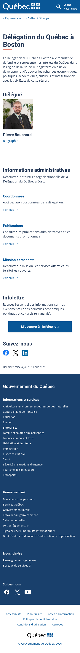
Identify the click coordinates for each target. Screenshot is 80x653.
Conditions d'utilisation (31, 624)
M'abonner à (38, 327)
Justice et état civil (14, 454)
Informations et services (21, 400)
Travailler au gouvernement (20, 515)
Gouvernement (14, 492)
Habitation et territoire (17, 443)
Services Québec (13, 504)
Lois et (14, 525)
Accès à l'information (61, 614)
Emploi (7, 422)
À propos (57, 624)
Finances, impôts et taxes (18, 438)
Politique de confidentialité (40, 619)
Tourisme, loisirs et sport (18, 469)
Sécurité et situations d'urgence (23, 464)
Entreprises (10, 427)
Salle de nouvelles (14, 520)
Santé (6, 459)
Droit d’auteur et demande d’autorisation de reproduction (39, 536)
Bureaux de (15, 565)
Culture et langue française (20, 411)
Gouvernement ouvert (16, 510)
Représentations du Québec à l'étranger (27, 18)
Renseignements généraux (19, 560)
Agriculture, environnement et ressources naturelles (35, 406)
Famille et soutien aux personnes (23, 433)
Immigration (10, 448)
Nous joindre (70, 8)
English (67, 4)
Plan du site (34, 614)
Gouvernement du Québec (29, 386)
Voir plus (9, 209)
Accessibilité (13, 614)
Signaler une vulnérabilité (27, 531)
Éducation (9, 417)
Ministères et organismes (19, 499)
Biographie (10, 141)
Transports (10, 475)
